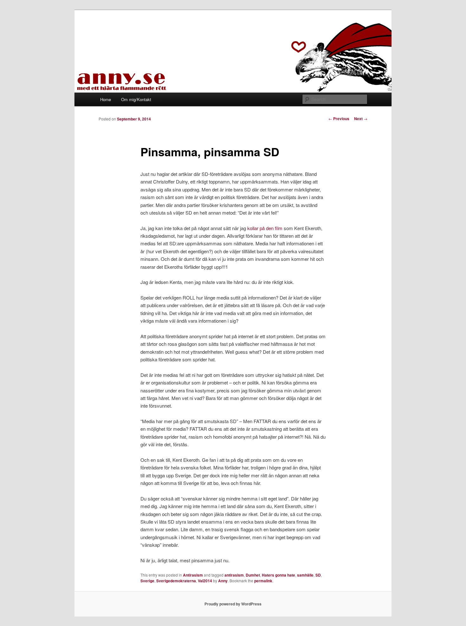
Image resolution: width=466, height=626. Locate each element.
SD (318, 575)
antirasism (234, 575)
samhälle (305, 575)
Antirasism (193, 575)
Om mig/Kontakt (136, 99)
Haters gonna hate (278, 575)
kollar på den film (264, 228)
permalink (263, 581)
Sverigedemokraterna (176, 581)
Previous (338, 118)
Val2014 (205, 581)
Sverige (147, 581)
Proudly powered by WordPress (233, 604)
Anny (223, 581)
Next (360, 118)
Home (105, 99)
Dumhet (253, 575)
